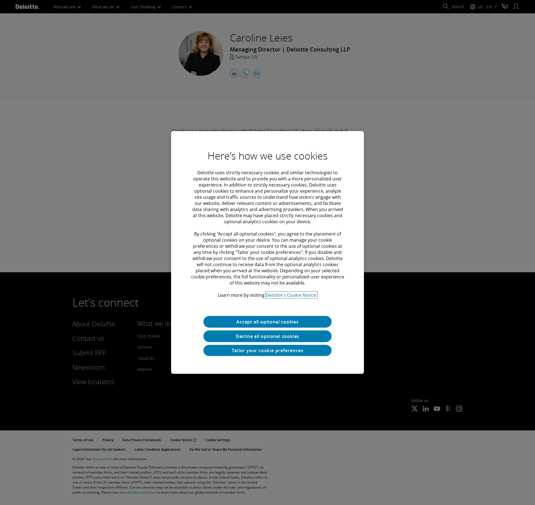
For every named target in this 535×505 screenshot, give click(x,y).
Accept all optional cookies (267, 322)
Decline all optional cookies (267, 336)
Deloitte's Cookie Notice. (291, 295)
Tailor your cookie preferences (267, 350)
